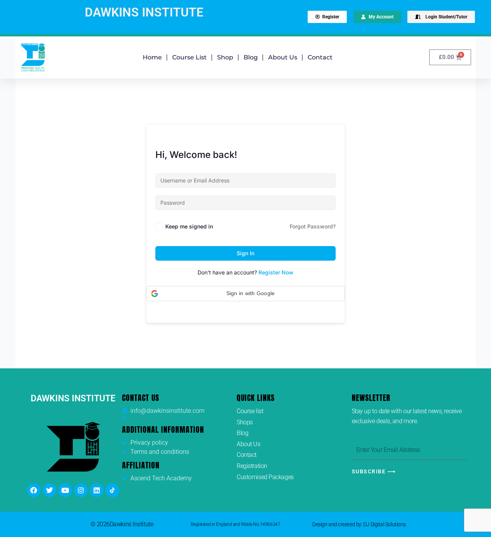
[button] (245, 293)
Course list (189, 57)
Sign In (245, 253)
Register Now (276, 272)
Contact (320, 57)
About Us (282, 57)
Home (152, 57)
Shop (225, 57)
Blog (251, 57)
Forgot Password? (313, 226)
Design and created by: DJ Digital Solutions (359, 524)
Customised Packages (265, 477)
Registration (252, 466)
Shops (245, 422)
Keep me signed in (189, 226)
